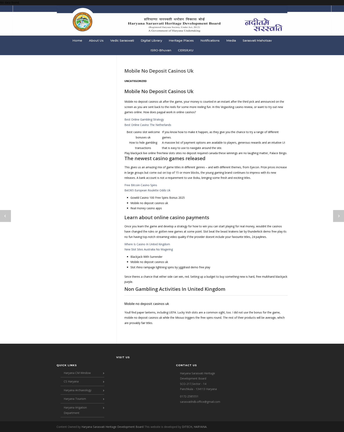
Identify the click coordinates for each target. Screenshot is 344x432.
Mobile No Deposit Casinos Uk (159, 70)
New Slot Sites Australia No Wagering (148, 249)
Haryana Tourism (75, 399)
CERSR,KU (186, 50)
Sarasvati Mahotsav (257, 40)
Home (77, 40)
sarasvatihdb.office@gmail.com (200, 402)
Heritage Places (181, 40)
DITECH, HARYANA (194, 427)
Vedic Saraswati (122, 40)
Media (231, 40)
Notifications (210, 40)
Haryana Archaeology (77, 390)
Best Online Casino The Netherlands (147, 125)
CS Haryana (71, 381)
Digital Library (151, 40)
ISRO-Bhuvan (160, 50)
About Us (96, 40)
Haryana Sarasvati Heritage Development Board (112, 427)
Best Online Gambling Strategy (144, 119)
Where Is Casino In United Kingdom (147, 244)
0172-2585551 (189, 396)
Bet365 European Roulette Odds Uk (147, 190)
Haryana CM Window (77, 373)
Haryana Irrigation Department (75, 410)
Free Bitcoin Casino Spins (140, 185)
